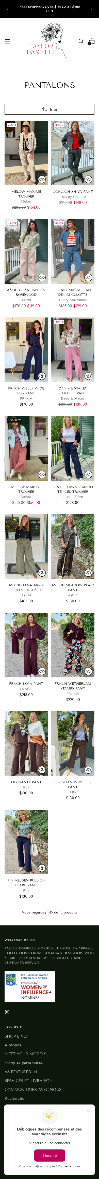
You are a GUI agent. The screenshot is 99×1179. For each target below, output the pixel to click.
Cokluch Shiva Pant (73, 192)
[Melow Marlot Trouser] (26, 448)
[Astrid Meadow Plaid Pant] (73, 546)
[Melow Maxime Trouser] (26, 153)
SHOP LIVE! (16, 1036)
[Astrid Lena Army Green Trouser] (26, 546)
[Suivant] (91, 9)
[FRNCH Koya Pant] (26, 645)
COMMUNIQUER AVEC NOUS (33, 1089)
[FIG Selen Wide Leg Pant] (73, 743)
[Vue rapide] (42, 179)
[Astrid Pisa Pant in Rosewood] (26, 251)
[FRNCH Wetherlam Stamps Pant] (73, 645)
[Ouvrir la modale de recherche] (81, 41)
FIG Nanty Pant (26, 782)
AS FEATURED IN (21, 1072)
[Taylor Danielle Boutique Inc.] (48, 41)
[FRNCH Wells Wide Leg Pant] (26, 349)
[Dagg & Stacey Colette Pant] (73, 349)
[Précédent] (7, 9)
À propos (13, 1045)
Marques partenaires (24, 1063)
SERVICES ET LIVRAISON (29, 1080)
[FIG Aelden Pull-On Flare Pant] (26, 842)
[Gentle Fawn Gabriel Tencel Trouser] (73, 448)
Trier (53, 109)
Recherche (14, 1098)
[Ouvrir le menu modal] (7, 41)
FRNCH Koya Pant (26, 684)
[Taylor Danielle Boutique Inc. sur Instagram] (8, 1013)
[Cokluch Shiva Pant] (73, 153)
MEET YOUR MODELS (25, 1054)
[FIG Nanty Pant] (26, 743)
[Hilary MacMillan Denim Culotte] (73, 251)
